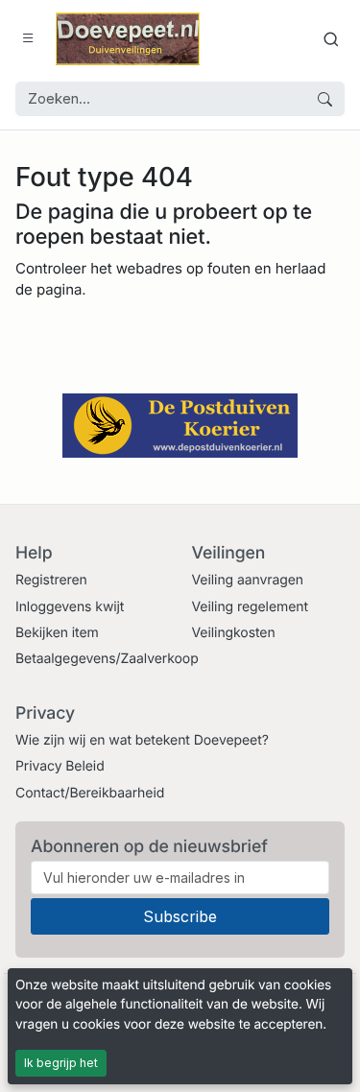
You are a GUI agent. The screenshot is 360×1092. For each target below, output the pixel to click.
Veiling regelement (250, 607)
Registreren (51, 580)
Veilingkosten (234, 633)
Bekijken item (57, 633)
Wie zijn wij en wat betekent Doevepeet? (142, 740)
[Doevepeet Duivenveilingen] (128, 39)
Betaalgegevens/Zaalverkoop (107, 659)
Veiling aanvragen (248, 580)
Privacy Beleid (60, 766)
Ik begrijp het (61, 1063)
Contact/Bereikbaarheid (89, 793)
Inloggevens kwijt (69, 607)
